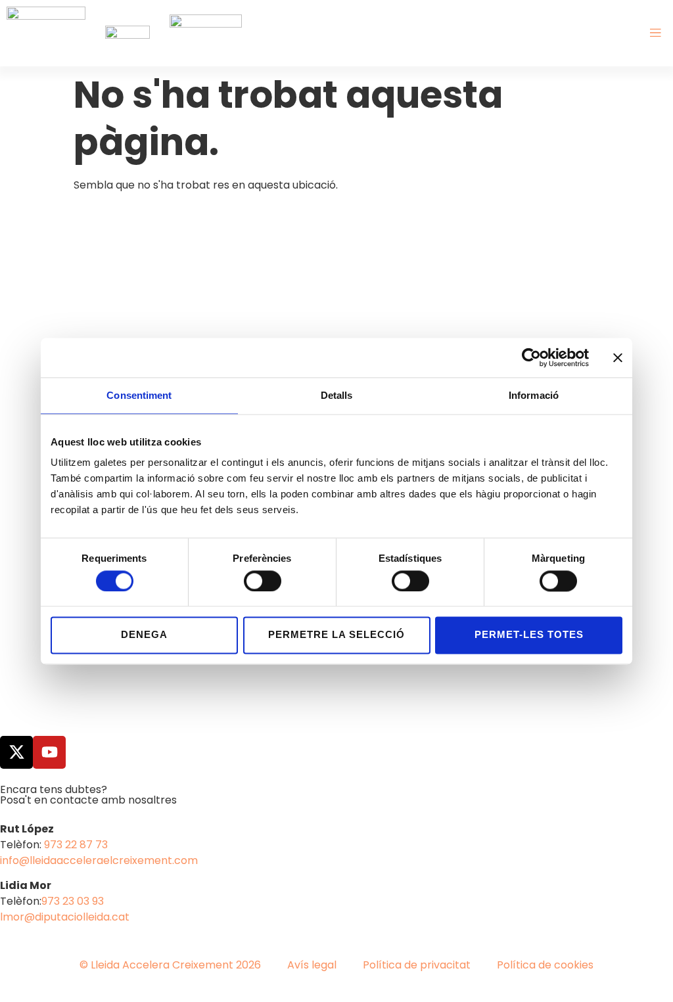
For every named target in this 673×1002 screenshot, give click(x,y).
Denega (144, 635)
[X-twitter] (16, 752)
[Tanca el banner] (617, 357)
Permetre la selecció (336, 635)
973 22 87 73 (76, 844)
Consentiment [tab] (139, 395)
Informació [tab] (534, 395)
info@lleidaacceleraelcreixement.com (99, 860)
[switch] (262, 580)
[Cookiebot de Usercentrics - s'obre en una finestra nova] (531, 357)
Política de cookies (545, 964)
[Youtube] (49, 752)
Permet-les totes (529, 635)
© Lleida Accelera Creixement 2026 (170, 964)
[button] (655, 33)
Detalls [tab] (337, 395)
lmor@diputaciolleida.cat (64, 916)
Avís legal (311, 964)
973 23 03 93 (72, 901)
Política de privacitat (417, 964)
